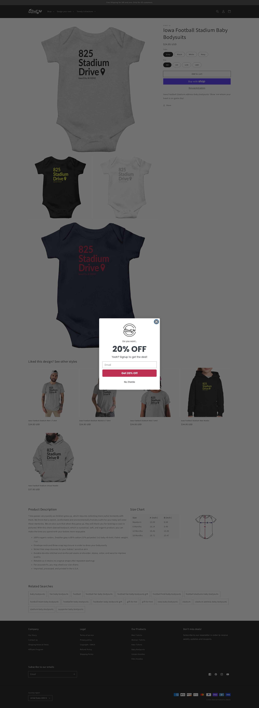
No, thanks (129, 381)
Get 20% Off (129, 373)
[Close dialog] (156, 321)
